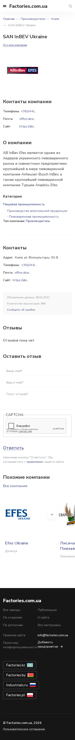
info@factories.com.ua (53, 635)
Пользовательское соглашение (24, 729)
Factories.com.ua (28, 6)
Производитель (38, 221)
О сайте (43, 617)
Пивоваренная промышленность (34, 216)
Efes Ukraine (16, 543)
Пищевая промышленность (24, 204)
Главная (9, 19)
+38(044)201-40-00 (36, 265)
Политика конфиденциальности (20, 645)
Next (52, 514)
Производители (33, 19)
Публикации (47, 610)
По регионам (13, 625)
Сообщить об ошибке (21, 310)
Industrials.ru (17, 685)
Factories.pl (15, 695)
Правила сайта (14, 635)
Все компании (15, 486)
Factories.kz (15, 665)
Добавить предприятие (48, 644)
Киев (55, 19)
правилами (34, 462)
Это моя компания (15, 45)
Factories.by (16, 675)
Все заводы (11, 610)
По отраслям (12, 617)
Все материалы (49, 625)
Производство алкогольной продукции (37, 211)
